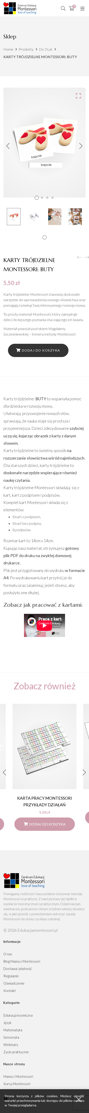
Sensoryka (11, 1037)
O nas (7, 954)
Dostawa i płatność (17, 969)
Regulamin (11, 976)
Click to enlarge (78, 95)
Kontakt (9, 990)
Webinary (10, 1045)
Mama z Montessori (18, 1076)
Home (8, 49)
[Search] (63, 8)
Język (7, 1023)
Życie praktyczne (16, 1052)
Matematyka (12, 1030)
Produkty (26, 49)
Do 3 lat (45, 49)
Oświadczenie (13, 983)
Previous (8, 146)
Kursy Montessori (16, 1084)
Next (81, 146)
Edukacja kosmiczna (18, 1015)
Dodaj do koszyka (41, 350)
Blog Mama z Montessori (21, 961)
